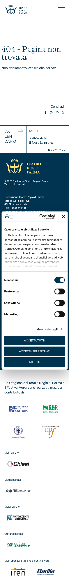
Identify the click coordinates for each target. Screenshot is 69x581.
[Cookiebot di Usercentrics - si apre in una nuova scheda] (41, 216)
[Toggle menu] (61, 8)
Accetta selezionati (34, 351)
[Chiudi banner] (63, 216)
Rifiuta (34, 362)
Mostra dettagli (47, 329)
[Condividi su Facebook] (45, 112)
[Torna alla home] (16, 9)
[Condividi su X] (63, 112)
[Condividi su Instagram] (51, 112)
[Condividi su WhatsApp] (57, 112)
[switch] (59, 291)
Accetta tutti (34, 340)
